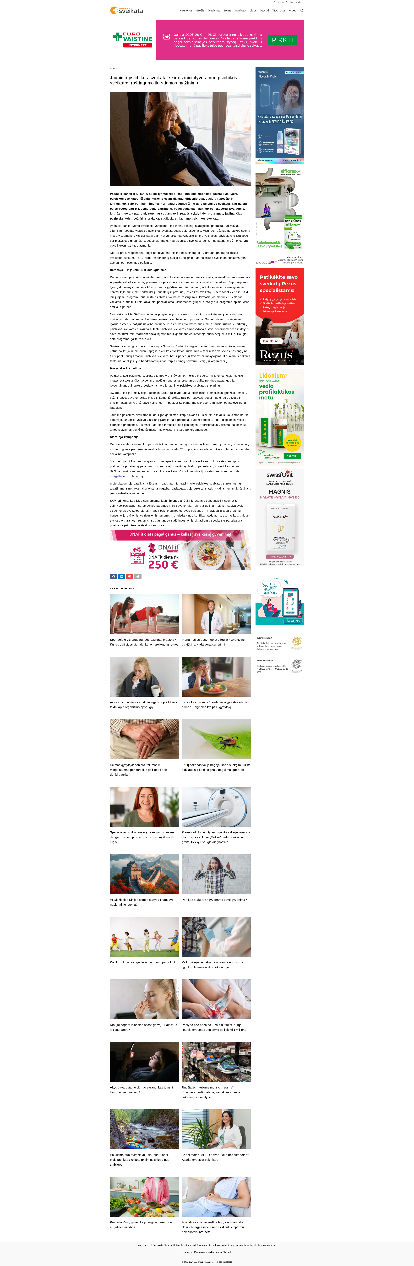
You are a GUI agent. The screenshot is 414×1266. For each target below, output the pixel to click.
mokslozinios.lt (220, 1245)
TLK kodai (278, 10)
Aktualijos (114, 68)
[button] (113, 576)
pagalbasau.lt (121, 476)
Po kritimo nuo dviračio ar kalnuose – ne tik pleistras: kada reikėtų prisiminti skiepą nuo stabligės (139, 1159)
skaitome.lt (204, 1245)
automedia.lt (190, 1245)
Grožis (200, 10)
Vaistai (264, 10)
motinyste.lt (253, 1245)
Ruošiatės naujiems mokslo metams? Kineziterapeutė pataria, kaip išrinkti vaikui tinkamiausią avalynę (211, 1092)
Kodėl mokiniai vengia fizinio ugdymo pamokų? (142, 962)
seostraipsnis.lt (269, 1245)
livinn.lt (227, 1252)
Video (292, 10)
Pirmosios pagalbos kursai (208, 1252)
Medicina (214, 10)
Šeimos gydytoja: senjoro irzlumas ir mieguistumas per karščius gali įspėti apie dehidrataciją (139, 769)
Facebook (290, 2)
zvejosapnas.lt (237, 1245)
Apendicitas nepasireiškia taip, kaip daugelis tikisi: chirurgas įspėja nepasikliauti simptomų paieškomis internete (213, 1227)
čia (149, 339)
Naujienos (186, 10)
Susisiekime (280, 2)
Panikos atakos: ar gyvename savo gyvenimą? (214, 899)
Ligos (253, 10)
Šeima (227, 10)
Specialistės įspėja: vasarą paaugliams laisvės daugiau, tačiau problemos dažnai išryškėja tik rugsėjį (142, 837)
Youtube (299, 2)
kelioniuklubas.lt (173, 1245)
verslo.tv (158, 1245)
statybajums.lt (144, 1245)
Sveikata (240, 10)
